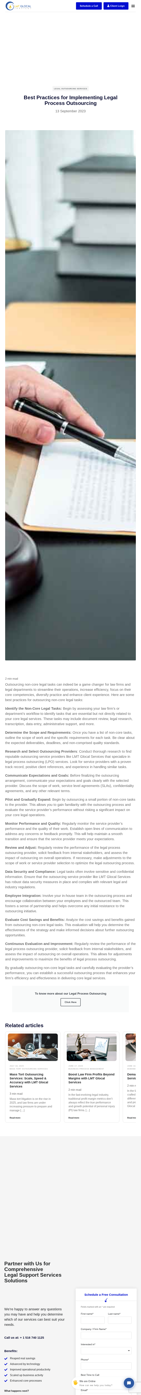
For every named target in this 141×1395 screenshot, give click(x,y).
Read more (15, 1118)
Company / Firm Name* (93, 1329)
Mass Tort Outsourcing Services (29, 1069)
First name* (87, 1313)
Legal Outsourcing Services (70, 89)
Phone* (85, 1359)
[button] (133, 6)
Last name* (114, 1313)
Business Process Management (86, 1069)
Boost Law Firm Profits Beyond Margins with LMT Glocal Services (91, 1078)
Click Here (71, 1002)
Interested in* (88, 1344)
